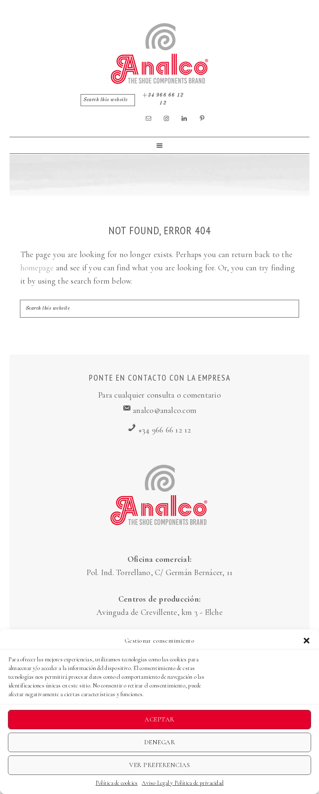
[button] (306, 640)
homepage (37, 268)
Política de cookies (117, 783)
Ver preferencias (159, 765)
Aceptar (159, 719)
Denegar (159, 742)
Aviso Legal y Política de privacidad (182, 783)
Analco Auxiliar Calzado (159, 53)
